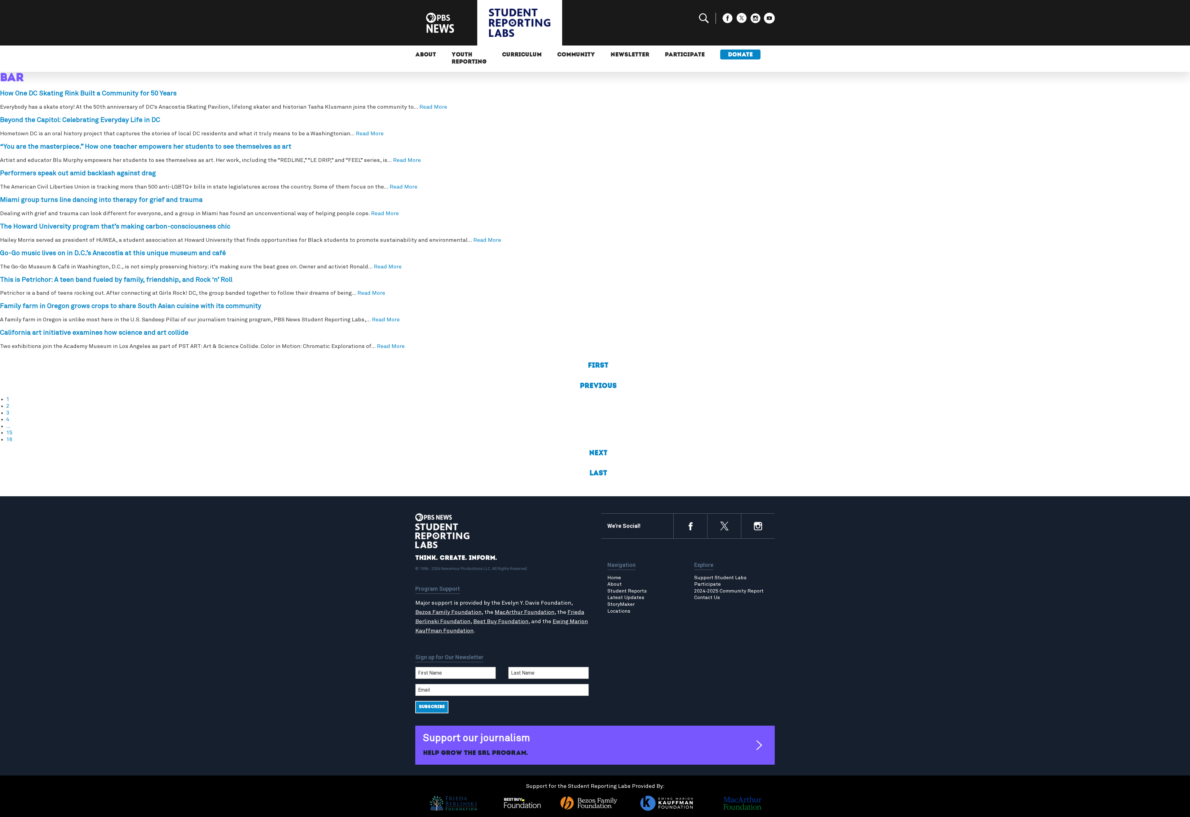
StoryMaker (621, 604)
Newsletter (629, 55)
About (425, 55)
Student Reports (627, 591)
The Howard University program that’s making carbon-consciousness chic (115, 226)
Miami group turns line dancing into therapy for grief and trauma (101, 200)
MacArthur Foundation (524, 612)
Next (598, 453)
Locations (618, 611)
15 (9, 433)
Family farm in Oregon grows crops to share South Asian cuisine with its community (130, 306)
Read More (433, 107)
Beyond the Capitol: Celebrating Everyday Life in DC (80, 120)
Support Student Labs (720, 577)
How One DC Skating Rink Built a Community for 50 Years (88, 93)
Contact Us (707, 597)
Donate (740, 55)
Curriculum (522, 55)
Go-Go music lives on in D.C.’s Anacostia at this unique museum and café (113, 253)
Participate (685, 55)
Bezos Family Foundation (448, 612)
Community (576, 55)
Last (598, 473)
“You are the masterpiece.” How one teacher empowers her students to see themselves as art (145, 146)
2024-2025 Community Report (729, 591)
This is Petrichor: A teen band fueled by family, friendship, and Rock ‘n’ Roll (116, 279)
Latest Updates (625, 597)
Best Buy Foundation (500, 621)
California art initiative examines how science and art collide (94, 332)
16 (9, 439)
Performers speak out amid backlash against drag (78, 173)
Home (614, 577)
